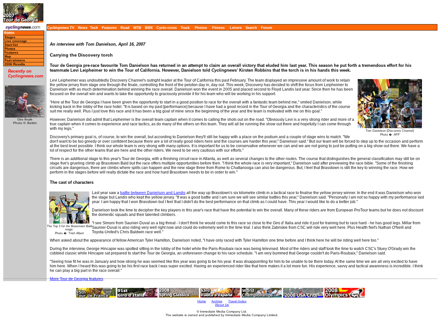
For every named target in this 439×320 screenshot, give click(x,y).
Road (125, 28)
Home (9, 33)
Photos (201, 28)
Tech (94, 28)
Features (109, 28)
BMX (149, 28)
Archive (216, 301)
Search (251, 28)
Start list (11, 45)
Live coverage (15, 41)
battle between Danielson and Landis (152, 193)
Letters (236, 28)
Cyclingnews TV (60, 28)
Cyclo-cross (167, 28)
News (82, 28)
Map (7, 56)
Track (185, 28)
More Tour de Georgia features (76, 279)
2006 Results (14, 64)
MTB (137, 28)
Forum (266, 28)
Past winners (14, 60)
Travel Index (237, 301)
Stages (9, 37)
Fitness (218, 28)
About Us (222, 305)
